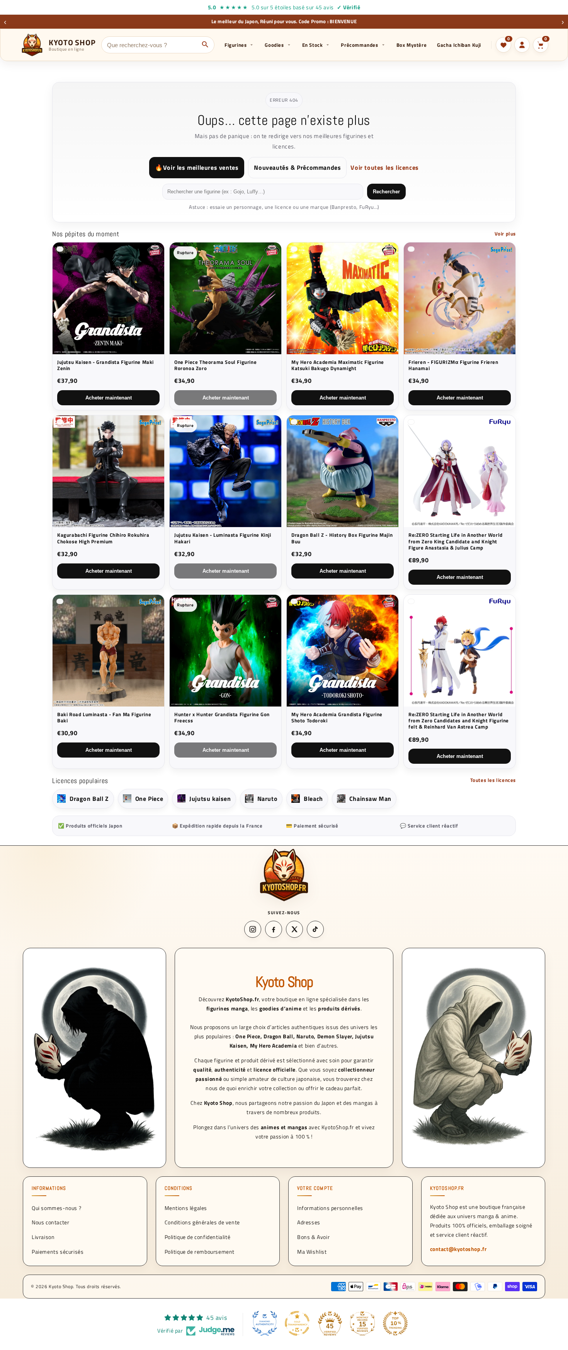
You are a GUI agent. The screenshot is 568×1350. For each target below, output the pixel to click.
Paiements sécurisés (57, 1252)
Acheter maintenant (108, 398)
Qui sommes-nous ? (56, 1207)
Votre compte (315, 1188)
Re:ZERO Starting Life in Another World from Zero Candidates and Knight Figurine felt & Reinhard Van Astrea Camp (458, 720)
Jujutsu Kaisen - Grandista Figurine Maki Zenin (105, 365)
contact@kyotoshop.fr (458, 1249)
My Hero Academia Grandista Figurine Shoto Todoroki (337, 717)
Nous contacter (50, 1222)
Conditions (179, 1188)
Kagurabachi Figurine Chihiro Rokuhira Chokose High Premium (103, 538)
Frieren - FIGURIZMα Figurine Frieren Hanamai (453, 365)
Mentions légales (186, 1207)
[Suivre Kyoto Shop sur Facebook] (273, 929)
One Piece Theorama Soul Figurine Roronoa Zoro (215, 365)
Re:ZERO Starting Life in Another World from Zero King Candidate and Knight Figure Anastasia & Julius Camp (455, 541)
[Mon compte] (522, 45)
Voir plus (505, 233)
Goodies (274, 45)
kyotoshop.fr (447, 1188)
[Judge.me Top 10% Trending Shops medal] (395, 1323)
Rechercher (386, 192)
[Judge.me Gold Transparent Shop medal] (297, 1323)
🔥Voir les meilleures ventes (196, 167)
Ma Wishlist (312, 1252)
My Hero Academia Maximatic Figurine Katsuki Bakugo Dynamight (337, 365)
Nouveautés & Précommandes (297, 167)
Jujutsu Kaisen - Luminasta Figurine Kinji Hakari (222, 538)
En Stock (312, 45)
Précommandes (359, 45)
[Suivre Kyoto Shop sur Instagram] (252, 929)
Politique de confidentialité (198, 1237)
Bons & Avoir (313, 1237)
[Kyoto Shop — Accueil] (284, 875)
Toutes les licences (493, 780)
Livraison (43, 1237)
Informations (49, 1188)
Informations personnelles (330, 1207)
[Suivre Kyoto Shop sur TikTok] (315, 929)
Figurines (235, 45)
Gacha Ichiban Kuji (459, 45)
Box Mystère (411, 45)
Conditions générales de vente (202, 1222)
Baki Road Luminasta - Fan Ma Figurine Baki (104, 717)
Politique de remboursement (200, 1252)
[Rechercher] (205, 45)
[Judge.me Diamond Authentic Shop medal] (264, 1323)
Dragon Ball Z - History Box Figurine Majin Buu (342, 538)
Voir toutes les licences (384, 167)
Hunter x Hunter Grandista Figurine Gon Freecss (222, 717)
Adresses (308, 1222)
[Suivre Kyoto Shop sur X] (294, 929)
